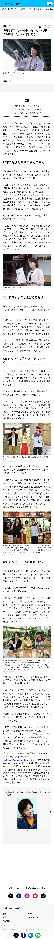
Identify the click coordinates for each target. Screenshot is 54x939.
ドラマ (12, 80)
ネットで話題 (36, 9)
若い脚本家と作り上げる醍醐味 (28, 109)
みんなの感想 (46, 27)
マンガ (14, 9)
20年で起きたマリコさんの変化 (28, 106)
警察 (5, 80)
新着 (4, 9)
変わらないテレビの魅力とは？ (28, 113)
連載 (23, 9)
